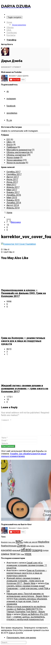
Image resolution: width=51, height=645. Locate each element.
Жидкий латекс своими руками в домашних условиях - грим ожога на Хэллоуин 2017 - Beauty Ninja (25, 581)
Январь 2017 (13, 192)
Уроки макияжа (19, 25)
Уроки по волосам (16, 162)
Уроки (9, 22)
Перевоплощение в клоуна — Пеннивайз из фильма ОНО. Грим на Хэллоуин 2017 (23, 293)
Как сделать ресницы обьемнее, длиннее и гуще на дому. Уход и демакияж (27, 601)
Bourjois (4, 542)
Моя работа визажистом (19, 150)
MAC (19, 541)
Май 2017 (11, 184)
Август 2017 (13, 177)
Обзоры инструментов (18, 152)
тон (18, 554)
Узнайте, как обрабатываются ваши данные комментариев (23, 455)
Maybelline (43, 542)
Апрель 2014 (13, 208)
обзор (26, 549)
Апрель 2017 (13, 187)
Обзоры (10, 27)
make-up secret (31, 542)
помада (37, 550)
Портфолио (12, 32)
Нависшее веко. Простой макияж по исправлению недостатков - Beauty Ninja (27, 595)
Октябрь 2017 (13, 171)
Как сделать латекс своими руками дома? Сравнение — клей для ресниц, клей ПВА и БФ (28, 587)
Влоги (10, 144)
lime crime (11, 542)
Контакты (11, 35)
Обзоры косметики (16, 155)
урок (28, 554)
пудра (45, 550)
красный (16, 550)
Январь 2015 (13, 200)
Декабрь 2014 (14, 202)
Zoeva (21, 545)
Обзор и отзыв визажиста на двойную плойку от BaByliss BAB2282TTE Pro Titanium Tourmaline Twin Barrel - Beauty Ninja (26, 610)
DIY (8, 139)
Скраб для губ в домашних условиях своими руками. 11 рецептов (27, 565)
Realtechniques (9, 546)
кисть (41, 546)
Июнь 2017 (12, 182)
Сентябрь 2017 (14, 174)
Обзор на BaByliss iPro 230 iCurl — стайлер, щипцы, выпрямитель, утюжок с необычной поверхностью (27, 617)
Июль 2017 (12, 179)
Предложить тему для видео (21, 637)
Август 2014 (13, 205)
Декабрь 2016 (14, 195)
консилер (6, 550)
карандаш (35, 546)
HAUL (9, 30)
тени (13, 553)
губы (28, 546)
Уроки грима (13, 157)
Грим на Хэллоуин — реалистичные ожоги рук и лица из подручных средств (23, 340)
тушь (22, 554)
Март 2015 (12, 197)
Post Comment (8, 446)
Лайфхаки (12, 147)
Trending (11, 40)
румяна (5, 554)
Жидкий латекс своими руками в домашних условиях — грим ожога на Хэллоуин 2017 (24, 388)
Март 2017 (12, 190)
